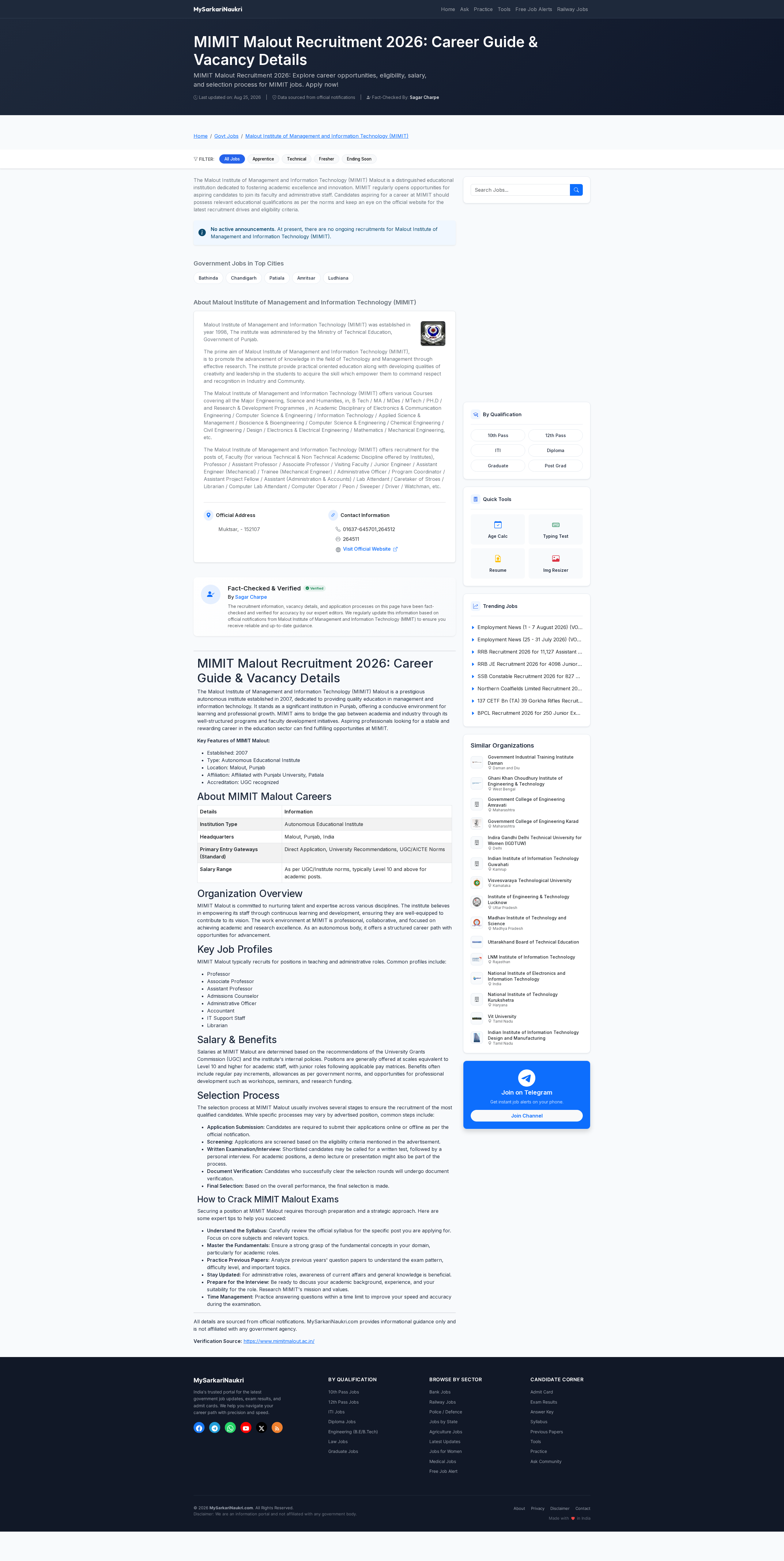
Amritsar (306, 278)
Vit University (502, 1016)
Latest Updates (444, 1441)
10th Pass (498, 435)
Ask (464, 9)
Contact (582, 1508)
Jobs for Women (445, 1451)
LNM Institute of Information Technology (531, 957)
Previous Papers (546, 1431)
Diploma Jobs (342, 1421)
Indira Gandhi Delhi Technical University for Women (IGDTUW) (535, 840)
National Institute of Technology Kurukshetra (523, 997)
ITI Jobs (336, 1411)
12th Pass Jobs (343, 1402)
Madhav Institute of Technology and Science (527, 920)
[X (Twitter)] (261, 1427)
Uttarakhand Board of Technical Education (533, 942)
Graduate (498, 465)
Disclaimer (560, 1508)
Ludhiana (338, 278)
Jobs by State (443, 1421)
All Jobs (232, 158)
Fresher (326, 158)
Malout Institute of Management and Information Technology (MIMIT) (327, 136)
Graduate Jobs (343, 1451)
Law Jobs (338, 1441)
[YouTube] (245, 1427)
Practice (483, 9)
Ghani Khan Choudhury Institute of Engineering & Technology (525, 780)
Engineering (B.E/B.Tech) (353, 1431)
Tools (504, 9)
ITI (498, 450)
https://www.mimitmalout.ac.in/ (279, 1341)
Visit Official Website (367, 549)
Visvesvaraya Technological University (529, 880)
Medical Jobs (442, 1461)
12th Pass (555, 435)
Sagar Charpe (251, 597)
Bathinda (208, 278)
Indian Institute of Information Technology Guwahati (533, 861)
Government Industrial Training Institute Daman (531, 759)
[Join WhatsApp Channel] (230, 1427)
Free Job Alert (443, 1471)
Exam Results (543, 1402)
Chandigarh (244, 278)
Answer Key (542, 1411)
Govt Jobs (226, 136)
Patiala (277, 278)
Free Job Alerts (533, 9)
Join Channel (527, 1116)
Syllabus (538, 1421)
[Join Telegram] (214, 1427)
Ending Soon (359, 158)
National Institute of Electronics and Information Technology (526, 976)
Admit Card (541, 1391)
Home (448, 9)
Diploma (555, 450)
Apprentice (263, 158)
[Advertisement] (527, 302)
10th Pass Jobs (343, 1391)
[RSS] (277, 1427)
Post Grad (555, 465)
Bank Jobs (439, 1391)
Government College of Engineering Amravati (526, 802)
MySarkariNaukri (218, 9)
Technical (296, 158)
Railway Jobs (572, 9)
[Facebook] (199, 1427)
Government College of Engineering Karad (533, 821)
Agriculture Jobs (445, 1431)
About (519, 1508)
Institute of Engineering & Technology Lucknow (528, 899)
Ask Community (546, 1461)
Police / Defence (445, 1411)
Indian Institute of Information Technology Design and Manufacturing (533, 1035)
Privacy (538, 1508)
